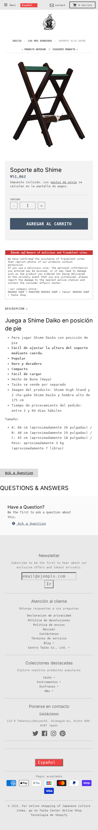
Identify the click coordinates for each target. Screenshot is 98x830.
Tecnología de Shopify (49, 815)
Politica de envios (49, 625)
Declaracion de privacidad (49, 615)
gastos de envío (64, 182)
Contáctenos (49, 634)
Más (47, 691)
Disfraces (47, 686)
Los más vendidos (41, 40)
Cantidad (15, 199)
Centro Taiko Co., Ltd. (47, 647)
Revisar (49, 629)
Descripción (14, 308)
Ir (49, 584)
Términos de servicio (49, 638)
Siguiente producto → (65, 49)
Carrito (85, 5)
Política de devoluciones (49, 620)
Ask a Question (19, 473)
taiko (47, 677)
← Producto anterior (34, 49)
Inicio (16, 40)
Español (27, 5)
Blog (47, 643)
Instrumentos (47, 682)
